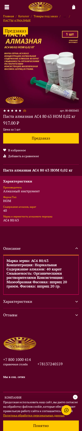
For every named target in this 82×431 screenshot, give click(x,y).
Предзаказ (41, 138)
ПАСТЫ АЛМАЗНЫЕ (17, 21)
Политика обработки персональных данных (34, 415)
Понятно (41, 425)
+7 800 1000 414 (17, 359)
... (64, 16)
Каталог (23, 16)
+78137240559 (50, 363)
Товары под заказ (46, 16)
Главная (8, 16)
